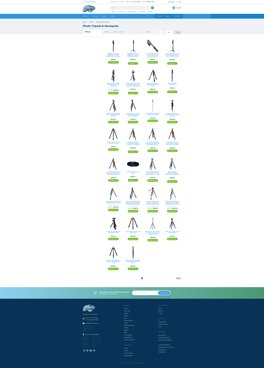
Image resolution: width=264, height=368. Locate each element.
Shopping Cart (162, 321)
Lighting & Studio (128, 320)
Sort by (148, 32)
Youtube (90, 350)
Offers (112, 16)
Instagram (94, 350)
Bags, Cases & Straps (129, 325)
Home (125, 308)
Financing (142, 11)
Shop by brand (128, 335)
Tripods (126, 323)
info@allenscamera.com (92, 323)
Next (178, 278)
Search (152, 7)
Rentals (126, 348)
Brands (104, 16)
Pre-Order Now (113, 62)
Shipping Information (164, 337)
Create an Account (163, 324)
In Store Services (128, 353)
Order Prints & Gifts (129, 339)
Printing (126, 327)
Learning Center (132, 11)
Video (125, 318)
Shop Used (95, 16)
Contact (160, 313)
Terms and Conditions (164, 344)
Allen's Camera (89, 8)
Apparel (126, 330)
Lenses (126, 315)
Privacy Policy (162, 349)
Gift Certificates (128, 337)
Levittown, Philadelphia (90, 1)
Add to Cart (153, 62)
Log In (160, 326)
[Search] (132, 8)
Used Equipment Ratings (165, 340)
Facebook (84, 350)
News (113, 11)
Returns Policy (162, 335)
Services (150, 11)
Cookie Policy (161, 352)
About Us (121, 11)
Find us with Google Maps (92, 334)
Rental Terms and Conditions (165, 347)
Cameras (126, 313)
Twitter (87, 350)
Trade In (126, 350)
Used (177, 32)
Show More (132, 63)
